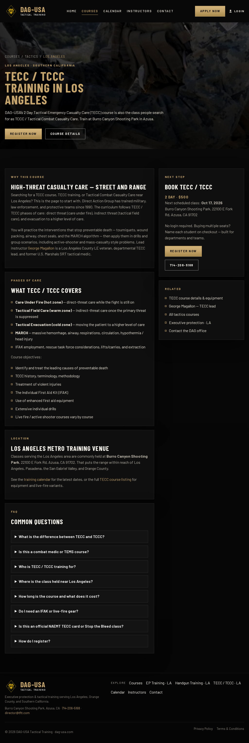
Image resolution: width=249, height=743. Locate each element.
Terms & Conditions (230, 729)
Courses (90, 11)
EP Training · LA (159, 682)
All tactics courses (184, 314)
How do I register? (34, 641)
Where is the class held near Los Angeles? (56, 581)
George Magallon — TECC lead (192, 306)
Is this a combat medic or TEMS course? (54, 551)
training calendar (37, 479)
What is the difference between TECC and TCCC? (61, 536)
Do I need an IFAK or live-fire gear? (48, 611)
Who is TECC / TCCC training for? (47, 566)
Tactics (31, 56)
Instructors (139, 11)
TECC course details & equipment (196, 298)
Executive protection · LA (190, 322)
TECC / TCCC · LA (227, 682)
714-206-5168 (181, 265)
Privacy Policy (203, 729)
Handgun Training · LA (192, 682)
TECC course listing (115, 479)
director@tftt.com (17, 713)
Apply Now (210, 11)
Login (239, 11)
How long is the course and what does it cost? (59, 596)
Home (71, 11)
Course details (65, 133)
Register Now (23, 133)
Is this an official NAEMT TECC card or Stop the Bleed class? (71, 626)
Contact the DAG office (187, 330)
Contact (165, 11)
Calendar (112, 11)
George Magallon (41, 248)
